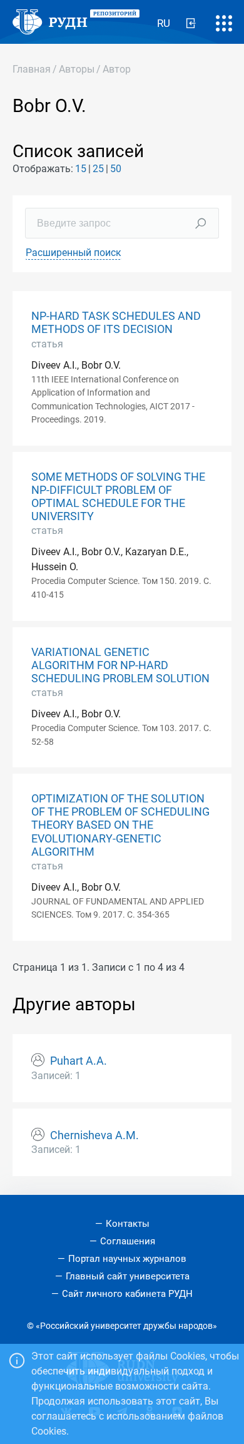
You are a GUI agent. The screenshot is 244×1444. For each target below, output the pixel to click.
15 (80, 169)
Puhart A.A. (78, 1061)
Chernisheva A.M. (94, 1135)
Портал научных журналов (127, 1258)
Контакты (128, 1223)
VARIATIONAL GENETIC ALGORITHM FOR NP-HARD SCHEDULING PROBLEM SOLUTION (120, 665)
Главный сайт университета (128, 1276)
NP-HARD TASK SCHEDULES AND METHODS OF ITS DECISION (116, 322)
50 (115, 169)
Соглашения (127, 1241)
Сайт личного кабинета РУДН (127, 1293)
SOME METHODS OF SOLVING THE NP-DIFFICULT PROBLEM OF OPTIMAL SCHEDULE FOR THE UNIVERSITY (118, 497)
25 (98, 169)
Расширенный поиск (73, 253)
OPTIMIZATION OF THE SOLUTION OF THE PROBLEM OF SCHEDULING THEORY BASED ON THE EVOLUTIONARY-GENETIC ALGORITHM (120, 825)
